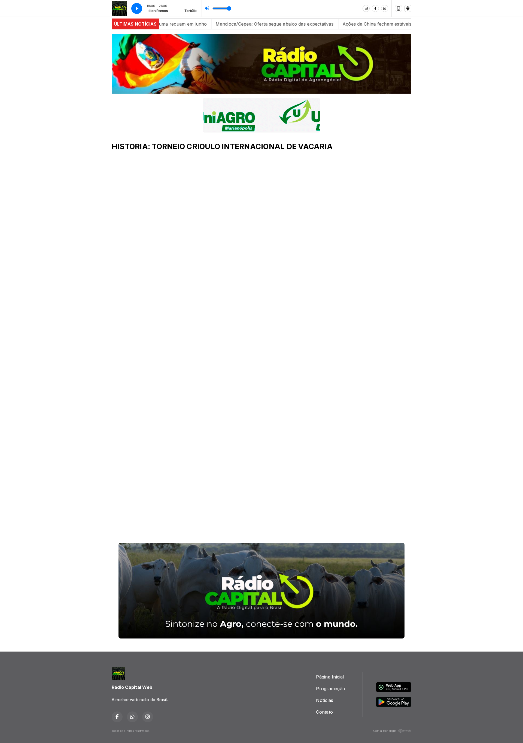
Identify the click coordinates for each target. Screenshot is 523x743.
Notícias (324, 700)
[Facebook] (375, 8)
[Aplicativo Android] (407, 8)
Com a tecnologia (385, 730)
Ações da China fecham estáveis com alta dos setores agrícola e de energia (390, 24)
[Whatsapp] (384, 8)
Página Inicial (330, 677)
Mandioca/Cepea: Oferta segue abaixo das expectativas (242, 24)
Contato (324, 712)
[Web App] (398, 8)
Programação (330, 688)
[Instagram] (366, 8)
